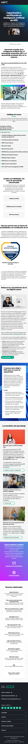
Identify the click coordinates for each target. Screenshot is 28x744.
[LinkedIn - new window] (2, 708)
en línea (16, 407)
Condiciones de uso (16, 740)
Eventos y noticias (6, 721)
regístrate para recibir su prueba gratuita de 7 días (14, 334)
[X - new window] (5, 708)
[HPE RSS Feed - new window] (20, 708)
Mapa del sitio (21, 741)
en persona (21, 406)
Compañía (4, 712)
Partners (3, 730)
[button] (12, 267)
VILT (4, 529)
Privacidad (9, 740)
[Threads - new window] (11, 708)
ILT (16, 529)
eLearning (20, 529)
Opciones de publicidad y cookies (10, 741)
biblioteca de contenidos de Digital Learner (16, 332)
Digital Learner (18, 311)
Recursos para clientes (7, 725)
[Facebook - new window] (14, 708)
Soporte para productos (8, 695)
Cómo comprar (5, 692)
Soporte (3, 717)
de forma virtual (9, 407)
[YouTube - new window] (17, 708)
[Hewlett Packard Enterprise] (4, 2)
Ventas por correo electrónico (9, 699)
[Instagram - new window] (8, 708)
